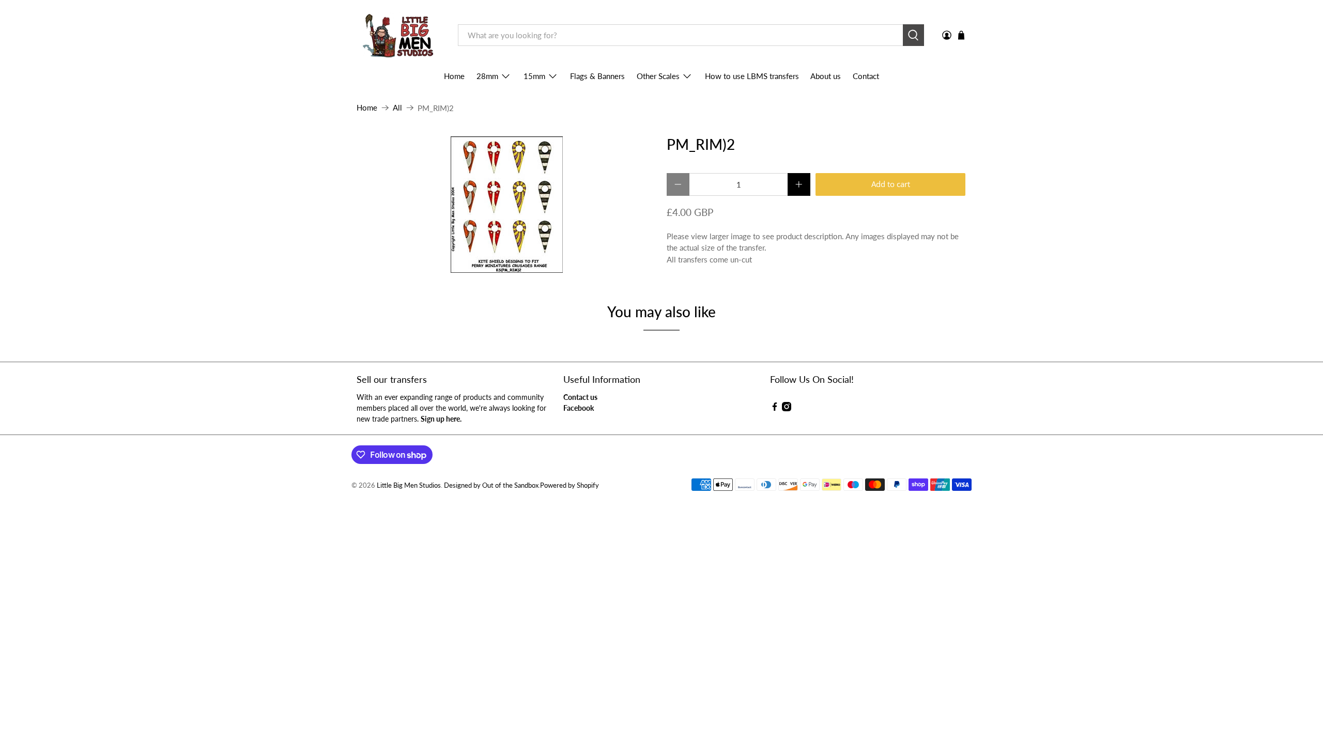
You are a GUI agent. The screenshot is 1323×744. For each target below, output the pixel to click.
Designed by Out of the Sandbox (491, 485)
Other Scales (658, 76)
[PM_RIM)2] (506, 204)
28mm (487, 76)
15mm (534, 76)
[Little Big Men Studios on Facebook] (774, 408)
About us (825, 76)
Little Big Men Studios (409, 485)
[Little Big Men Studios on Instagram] (786, 408)
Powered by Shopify (569, 485)
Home (454, 76)
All (397, 108)
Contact (866, 76)
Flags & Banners (597, 76)
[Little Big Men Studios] (399, 35)
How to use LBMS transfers (752, 76)
